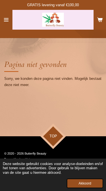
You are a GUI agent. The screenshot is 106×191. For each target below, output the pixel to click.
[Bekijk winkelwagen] (100, 20)
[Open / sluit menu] (6, 20)
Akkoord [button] (85, 183)
